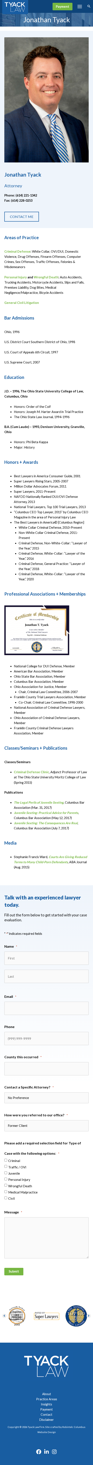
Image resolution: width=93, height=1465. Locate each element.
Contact (46, 1414)
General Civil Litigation (21, 303)
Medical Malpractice (23, 1192)
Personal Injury (15, 277)
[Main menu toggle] (80, 7)
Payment (46, 1409)
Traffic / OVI (17, 1167)
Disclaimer (46, 1419)
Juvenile (14, 1173)
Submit (14, 1271)
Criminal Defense (17, 251)
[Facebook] (38, 1451)
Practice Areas (46, 1399)
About (46, 1394)
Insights (46, 1404)
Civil (11, 1198)
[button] (62, 6)
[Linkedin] (46, 1451)
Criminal (14, 1161)
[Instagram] (54, 1451)
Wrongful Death (46, 277)
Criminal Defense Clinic (31, 772)
